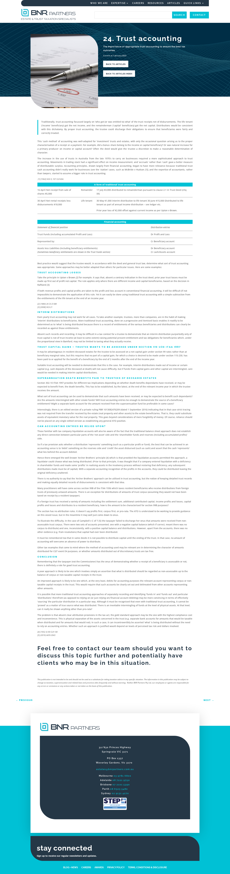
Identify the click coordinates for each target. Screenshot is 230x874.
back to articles (115, 64)
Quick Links (192, 3)
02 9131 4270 (120, 793)
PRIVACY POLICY (116, 867)
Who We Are (99, 3)
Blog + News (70, 867)
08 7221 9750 (121, 780)
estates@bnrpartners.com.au (115, 769)
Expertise (118, 3)
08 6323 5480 (119, 789)
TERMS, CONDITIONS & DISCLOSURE (147, 867)
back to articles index (119, 73)
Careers (138, 3)
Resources (156, 3)
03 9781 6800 (122, 776)
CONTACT (199, 15)
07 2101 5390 (121, 784)
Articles (173, 3)
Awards (99, 867)
